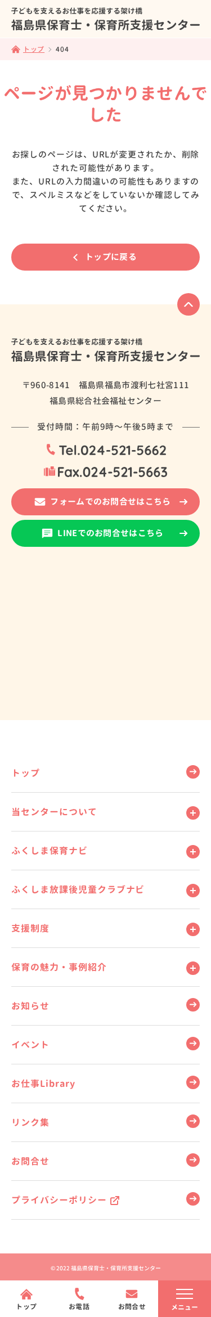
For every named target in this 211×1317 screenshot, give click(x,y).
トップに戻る (111, 257)
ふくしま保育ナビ (49, 850)
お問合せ (30, 1161)
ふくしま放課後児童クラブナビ (78, 889)
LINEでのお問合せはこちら (110, 533)
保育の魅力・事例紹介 (59, 967)
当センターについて (54, 812)
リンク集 (30, 1122)
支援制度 (30, 928)
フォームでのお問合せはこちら (110, 501)
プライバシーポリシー (59, 1200)
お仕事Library (43, 1083)
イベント (30, 1045)
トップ (25, 773)
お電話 (79, 1306)
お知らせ (30, 1006)
